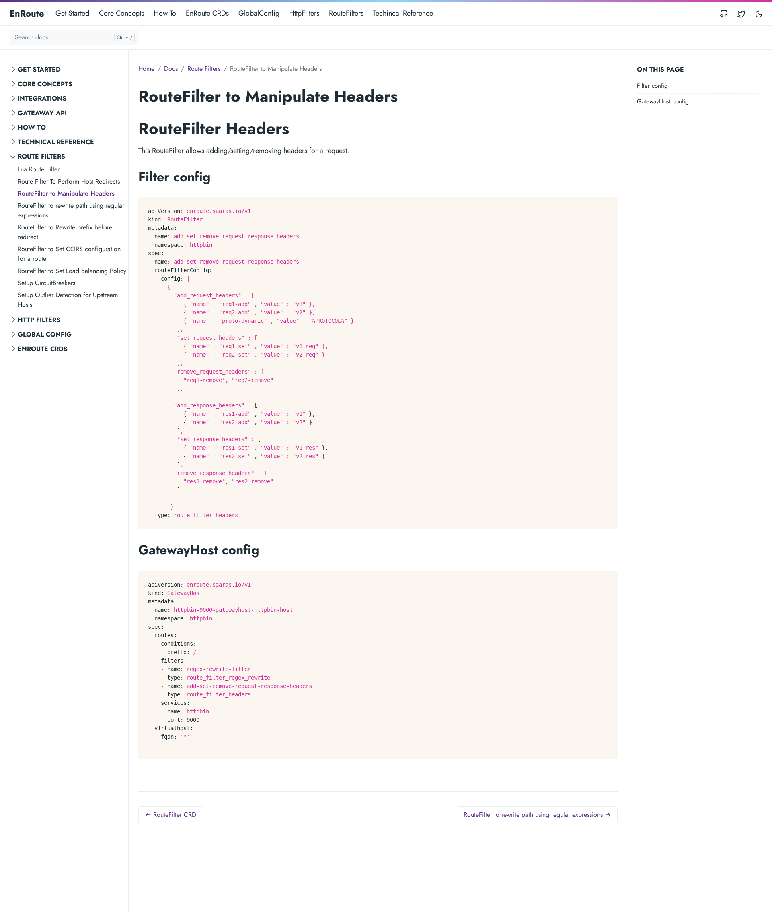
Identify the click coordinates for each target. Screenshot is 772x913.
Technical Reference (56, 142)
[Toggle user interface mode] (759, 13)
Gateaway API (42, 113)
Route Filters (41, 156)
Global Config (45, 334)
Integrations (42, 98)
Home (146, 68)
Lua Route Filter (39, 169)
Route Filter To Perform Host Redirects (69, 181)
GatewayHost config (663, 101)
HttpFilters (304, 13)
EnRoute (27, 13)
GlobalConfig (258, 13)
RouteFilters (346, 13)
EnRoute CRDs (207, 13)
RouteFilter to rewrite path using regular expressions (71, 210)
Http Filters (39, 319)
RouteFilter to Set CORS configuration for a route (69, 253)
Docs (171, 68)
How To (165, 13)
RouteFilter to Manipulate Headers (66, 193)
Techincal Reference (403, 13)
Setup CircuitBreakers (46, 282)
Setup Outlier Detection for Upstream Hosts (68, 299)
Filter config (652, 85)
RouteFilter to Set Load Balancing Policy (72, 270)
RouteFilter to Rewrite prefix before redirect (65, 232)
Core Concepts (121, 13)
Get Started (72, 13)
